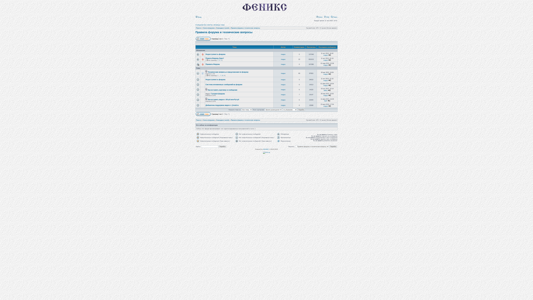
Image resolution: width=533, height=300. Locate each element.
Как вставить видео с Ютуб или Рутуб (223, 100)
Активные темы (219, 25)
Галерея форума (218, 94)
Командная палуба (222, 28)
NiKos (326, 90)
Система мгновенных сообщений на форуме (224, 85)
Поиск (335, 17)
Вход (199, 17)
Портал (198, 28)
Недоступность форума (215, 54)
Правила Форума (213, 64)
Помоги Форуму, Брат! (215, 58)
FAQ (327, 17)
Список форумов (209, 28)
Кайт (325, 101)
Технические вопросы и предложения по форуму (228, 72)
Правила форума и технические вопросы (245, 28)
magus (283, 54)
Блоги (320, 17)
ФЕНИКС (266, 149)
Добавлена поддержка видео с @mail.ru (222, 105)
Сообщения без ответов (203, 25)
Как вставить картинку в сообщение (222, 90)
